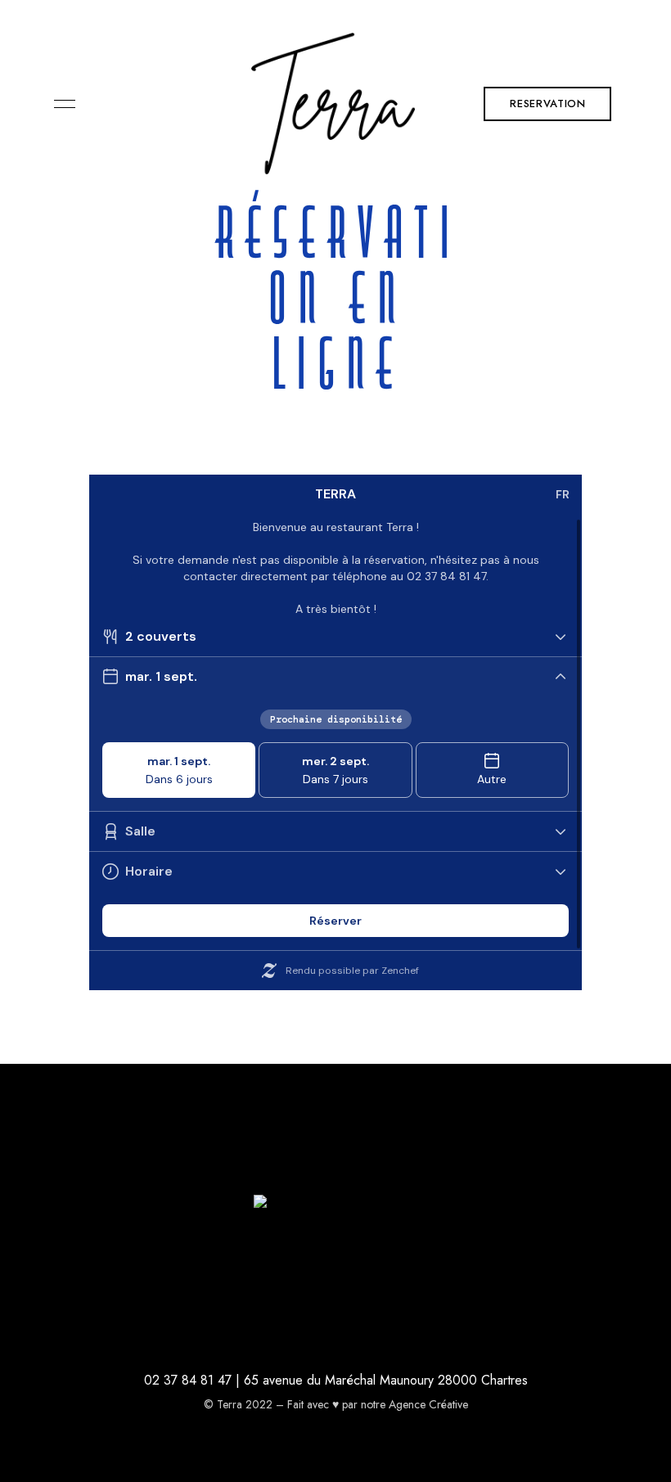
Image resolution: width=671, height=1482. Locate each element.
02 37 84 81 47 (188, 1380)
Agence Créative (428, 1404)
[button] (547, 104)
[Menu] (60, 104)
